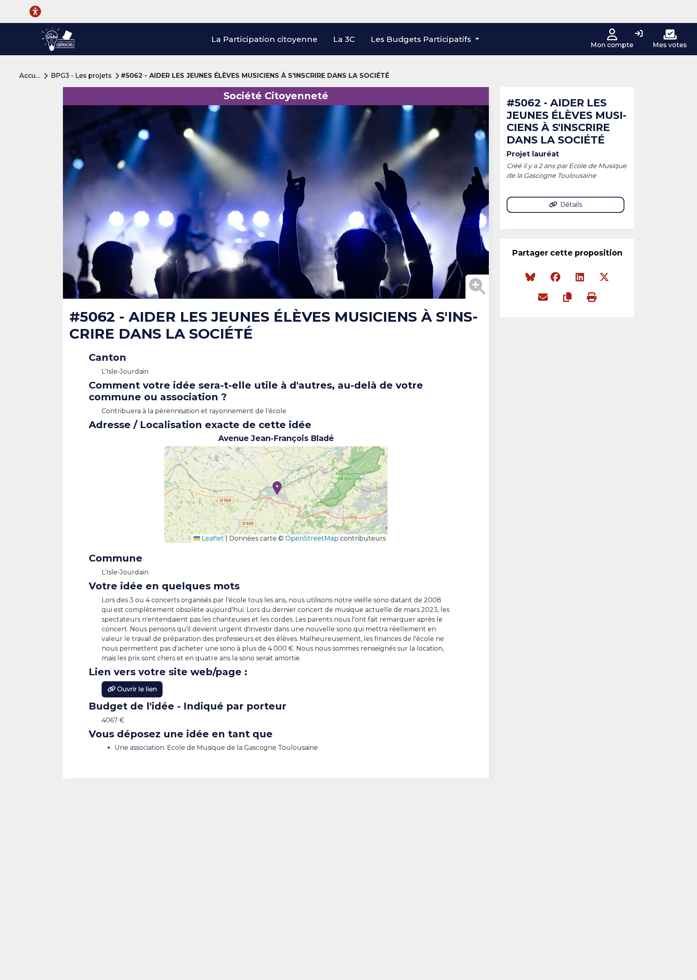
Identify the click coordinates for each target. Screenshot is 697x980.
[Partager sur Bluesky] (530, 277)
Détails (571, 204)
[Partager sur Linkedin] (579, 277)
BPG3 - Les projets (81, 75)
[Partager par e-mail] (543, 297)
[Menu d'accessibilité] (35, 11)
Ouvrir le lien (136, 689)
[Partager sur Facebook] (555, 277)
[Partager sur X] (604, 277)
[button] (425, 39)
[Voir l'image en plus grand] (477, 287)
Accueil (31, 75)
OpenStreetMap (311, 538)
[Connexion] (638, 34)
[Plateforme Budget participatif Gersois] (57, 39)
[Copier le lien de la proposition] (567, 297)
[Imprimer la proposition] (592, 297)
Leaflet (212, 538)
